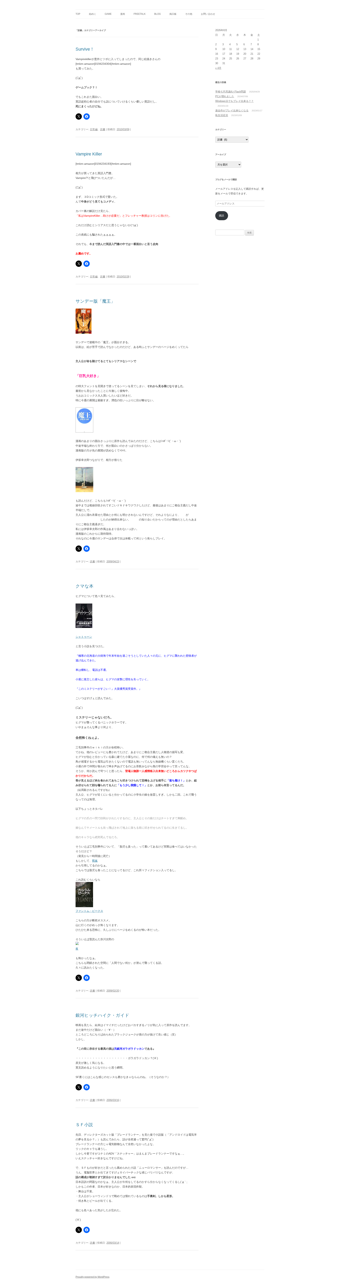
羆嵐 (95, 860)
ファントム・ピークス (89, 910)
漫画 (122, 14)
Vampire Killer (89, 154)
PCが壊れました (224, 96)
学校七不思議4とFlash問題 (230, 91)
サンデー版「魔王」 (95, 301)
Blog (157, 14)
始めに (92, 14)
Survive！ (85, 49)
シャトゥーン (84, 636)
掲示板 (172, 14)
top (78, 14)
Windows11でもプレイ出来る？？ (234, 101)
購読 (221, 215)
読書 (102, 129)
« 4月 (218, 68)
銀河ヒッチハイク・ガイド (102, 1015)
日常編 (94, 129)
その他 (188, 14)
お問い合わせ (208, 14)
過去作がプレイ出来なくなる (232, 110)
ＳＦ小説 (84, 1124)
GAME (108, 14)
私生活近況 (221, 115)
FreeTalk (140, 14)
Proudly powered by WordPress (92, 1277)
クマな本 (84, 586)
